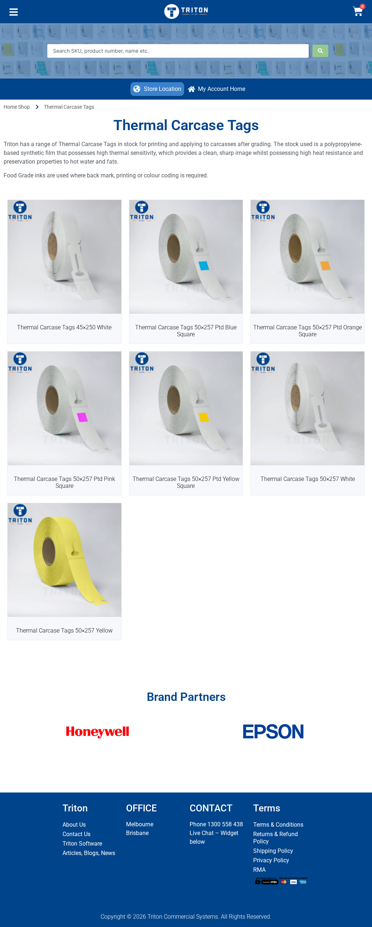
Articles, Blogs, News (88, 853)
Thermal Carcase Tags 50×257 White (307, 478)
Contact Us (76, 834)
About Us (74, 824)
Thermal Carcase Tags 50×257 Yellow (64, 630)
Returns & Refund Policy (275, 838)
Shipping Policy (273, 850)
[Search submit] (320, 51)
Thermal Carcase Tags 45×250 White (64, 327)
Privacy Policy (271, 860)
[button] (13, 13)
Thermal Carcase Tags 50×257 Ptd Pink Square (64, 482)
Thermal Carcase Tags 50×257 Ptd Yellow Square (186, 482)
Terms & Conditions (278, 824)
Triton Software (82, 843)
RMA (259, 869)
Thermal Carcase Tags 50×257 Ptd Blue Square (185, 331)
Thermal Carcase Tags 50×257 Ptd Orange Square (307, 331)
